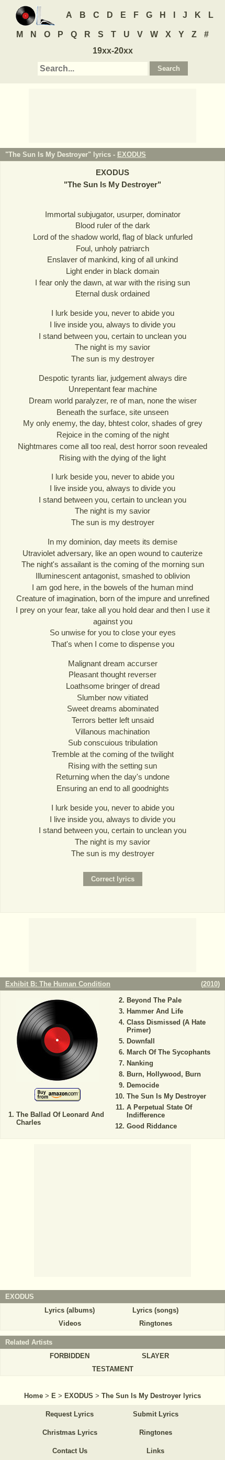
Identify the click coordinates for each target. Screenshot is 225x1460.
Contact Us (69, 1451)
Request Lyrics (70, 1414)
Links (155, 1451)
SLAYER (155, 1356)
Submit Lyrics (155, 1414)
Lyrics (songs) (155, 1310)
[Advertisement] (112, 115)
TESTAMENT (112, 1369)
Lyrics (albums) (69, 1310)
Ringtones (155, 1323)
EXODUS (131, 154)
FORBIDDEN (69, 1356)
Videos (70, 1323)
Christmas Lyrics (69, 1432)
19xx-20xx (113, 50)
